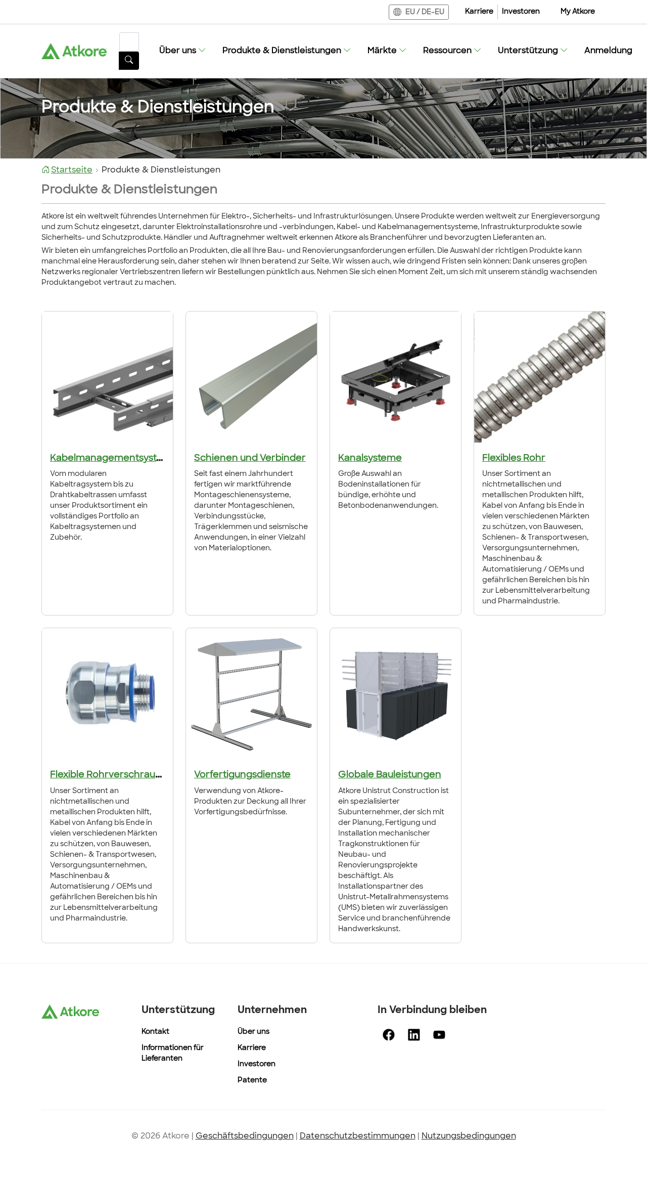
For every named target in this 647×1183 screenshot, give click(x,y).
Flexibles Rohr (513, 458)
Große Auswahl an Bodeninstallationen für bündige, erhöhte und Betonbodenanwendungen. (388, 490)
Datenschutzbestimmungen (357, 1136)
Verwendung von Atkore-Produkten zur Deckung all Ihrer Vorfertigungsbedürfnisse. (250, 801)
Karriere (479, 12)
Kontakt (155, 1032)
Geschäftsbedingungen (245, 1136)
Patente (252, 1080)
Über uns (253, 1032)
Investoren (521, 12)
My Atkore (578, 12)
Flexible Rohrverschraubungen (120, 775)
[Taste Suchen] (129, 61)
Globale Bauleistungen (389, 775)
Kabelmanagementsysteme (113, 458)
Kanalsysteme (370, 458)
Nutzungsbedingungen (469, 1136)
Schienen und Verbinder (250, 458)
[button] (182, 51)
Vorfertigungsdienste (242, 775)
